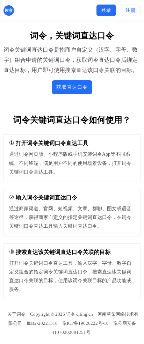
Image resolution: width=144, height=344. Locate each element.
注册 (130, 10)
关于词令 (16, 314)
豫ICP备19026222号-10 (85, 323)
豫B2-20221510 (42, 323)
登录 (106, 10)
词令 (70, 314)
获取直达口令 (72, 87)
